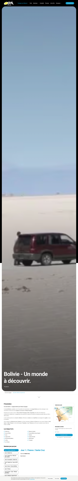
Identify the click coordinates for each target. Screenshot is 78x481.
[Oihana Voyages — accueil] (8, 3)
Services (35, 3)
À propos (58, 3)
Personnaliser (50, 478)
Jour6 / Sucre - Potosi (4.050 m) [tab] (11, 466)
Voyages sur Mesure (22, 3)
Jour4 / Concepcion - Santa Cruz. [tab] (11, 459)
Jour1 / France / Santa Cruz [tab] (10, 450)
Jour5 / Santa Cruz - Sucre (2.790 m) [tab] (11, 463)
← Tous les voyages (7, 392)
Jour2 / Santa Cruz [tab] (8, 452)
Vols (31, 3)
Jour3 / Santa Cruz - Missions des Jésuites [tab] (10, 456)
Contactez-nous (70, 3)
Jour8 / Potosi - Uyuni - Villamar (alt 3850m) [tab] (11, 472)
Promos (47, 3)
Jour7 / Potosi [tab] (7, 468)
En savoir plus (32, 479)
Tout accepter (63, 478)
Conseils (42, 3)
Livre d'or (52, 3)
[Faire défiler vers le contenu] (39, 396)
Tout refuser (57, 478)
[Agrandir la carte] (64, 414)
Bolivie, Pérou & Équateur (19, 392)
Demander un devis (63, 435)
